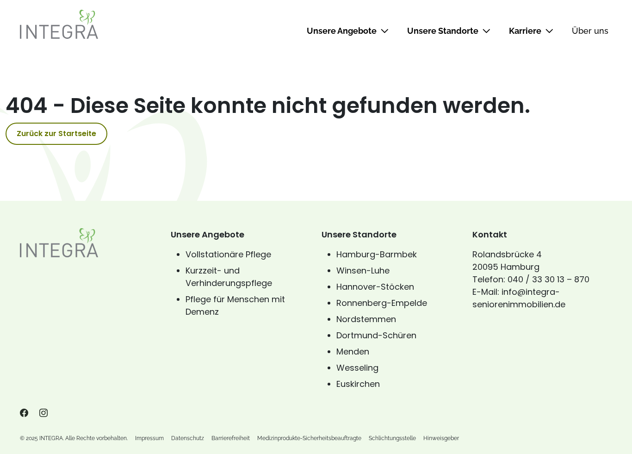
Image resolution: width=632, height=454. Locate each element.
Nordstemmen (366, 319)
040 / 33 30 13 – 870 (548, 279)
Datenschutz (187, 438)
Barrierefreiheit (230, 438)
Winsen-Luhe (363, 270)
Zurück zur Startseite (56, 133)
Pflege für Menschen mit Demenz (235, 305)
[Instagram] (43, 413)
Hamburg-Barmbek (376, 254)
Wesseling (357, 367)
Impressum (149, 438)
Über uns (590, 31)
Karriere (525, 31)
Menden (352, 351)
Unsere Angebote (342, 31)
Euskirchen (358, 384)
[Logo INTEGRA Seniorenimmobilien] (59, 24)
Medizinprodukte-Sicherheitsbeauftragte (309, 438)
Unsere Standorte (442, 31)
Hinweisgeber (441, 438)
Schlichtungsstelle (392, 438)
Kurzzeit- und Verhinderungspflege (229, 277)
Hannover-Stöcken (375, 286)
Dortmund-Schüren (376, 335)
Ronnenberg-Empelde (381, 303)
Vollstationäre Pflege (228, 254)
